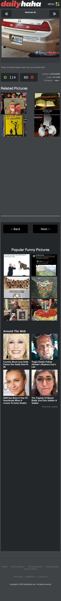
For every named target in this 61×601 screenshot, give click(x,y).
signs (56, 80)
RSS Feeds (18, 577)
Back (16, 229)
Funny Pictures (35, 566)
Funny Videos (17, 566)
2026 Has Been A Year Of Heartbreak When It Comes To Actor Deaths (15, 400)
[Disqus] (30, 176)
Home (5, 566)
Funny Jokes (30, 569)
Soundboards (52, 566)
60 (26, 77)
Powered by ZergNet (50, 407)
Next (44, 229)
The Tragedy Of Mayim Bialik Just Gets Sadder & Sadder (44, 400)
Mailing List (30, 577)
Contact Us (42, 577)
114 (12, 77)
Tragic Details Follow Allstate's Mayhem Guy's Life (44, 364)
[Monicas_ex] (30, 38)
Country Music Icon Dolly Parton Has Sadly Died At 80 (15, 364)
